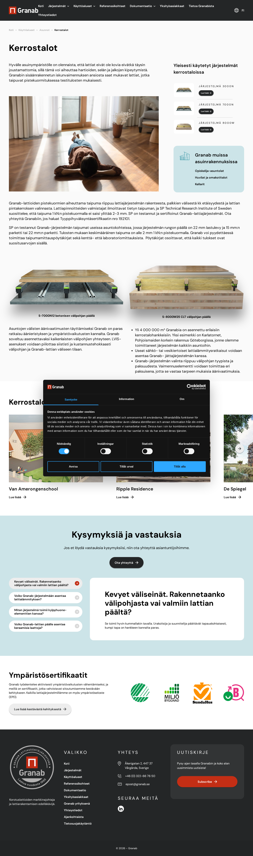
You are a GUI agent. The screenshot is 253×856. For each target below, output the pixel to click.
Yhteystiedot (47, 15)
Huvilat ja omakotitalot (211, 177)
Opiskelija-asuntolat (209, 171)
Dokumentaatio (141, 6)
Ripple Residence (134, 489)
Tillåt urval (126, 466)
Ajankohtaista (74, 817)
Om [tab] (182, 399)
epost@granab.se (138, 784)
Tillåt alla (180, 466)
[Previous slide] (13, 448)
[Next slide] (239, 448)
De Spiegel (235, 489)
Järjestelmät (57, 6)
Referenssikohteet (112, 6)
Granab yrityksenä (77, 803)
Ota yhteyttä (124, 562)
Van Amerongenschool (33, 489)
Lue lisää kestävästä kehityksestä (37, 709)
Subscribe (205, 781)
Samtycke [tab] (71, 399)
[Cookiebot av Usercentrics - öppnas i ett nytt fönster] (189, 387)
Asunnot (44, 30)
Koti (41, 6)
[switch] (105, 451)
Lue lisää (205, 93)
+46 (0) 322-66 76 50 (140, 776)
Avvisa (73, 466)
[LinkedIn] (121, 809)
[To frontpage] (23, 10)
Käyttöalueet (83, 6)
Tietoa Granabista (201, 6)
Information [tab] (126, 399)
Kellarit (200, 184)
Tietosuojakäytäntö (78, 823)
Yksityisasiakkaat (172, 6)
